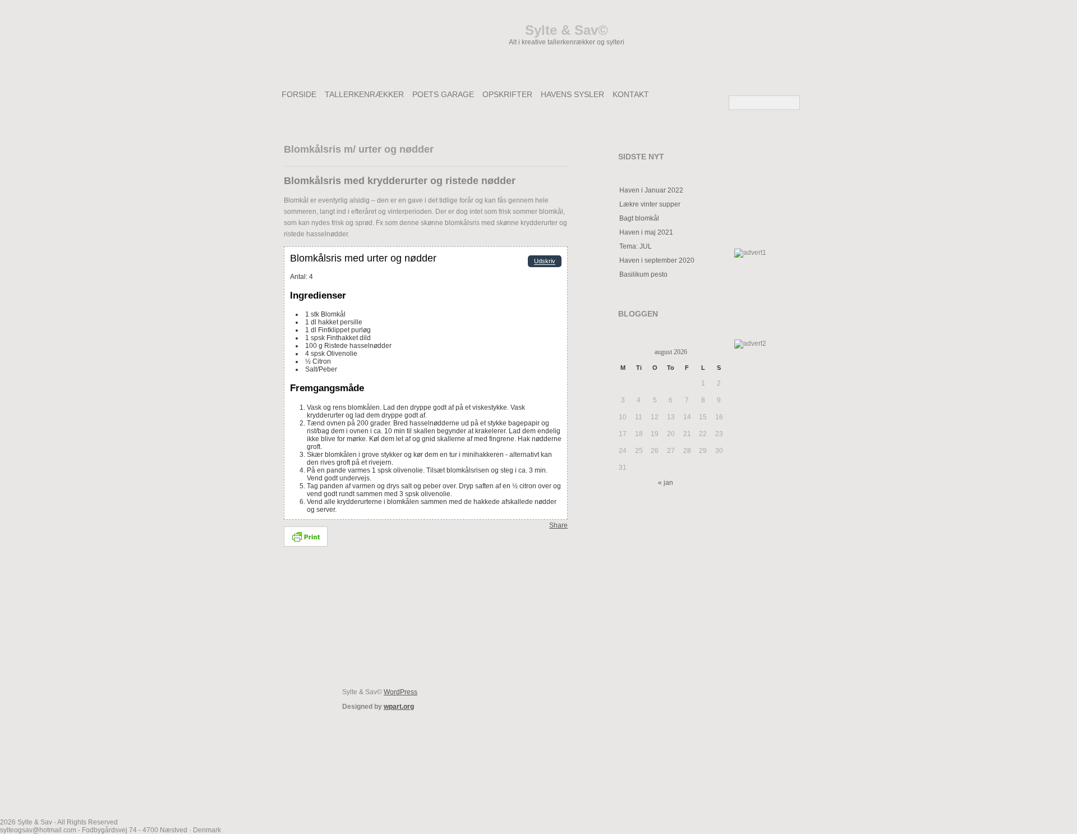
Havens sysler (572, 94)
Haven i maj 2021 (646, 232)
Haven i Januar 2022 (651, 190)
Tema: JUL (635, 246)
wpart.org (399, 707)
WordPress (400, 692)
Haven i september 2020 (656, 260)
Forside (299, 94)
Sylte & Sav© (566, 30)
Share (558, 525)
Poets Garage (443, 94)
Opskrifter (507, 94)
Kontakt (631, 94)
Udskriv (544, 261)
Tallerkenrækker (364, 94)
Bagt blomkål (639, 218)
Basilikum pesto (643, 274)
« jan (665, 483)
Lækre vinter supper (649, 204)
